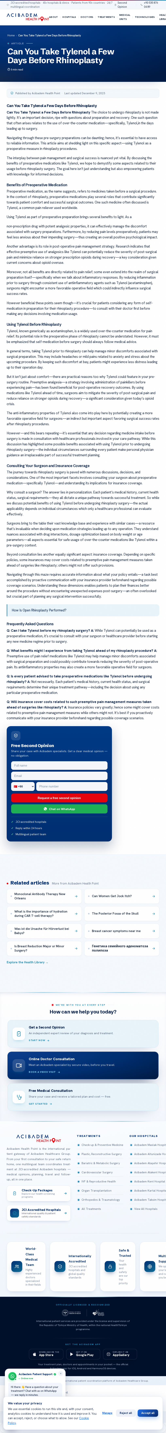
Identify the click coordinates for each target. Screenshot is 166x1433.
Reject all (126, 1413)
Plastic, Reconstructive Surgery (102, 1154)
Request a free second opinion (59, 798)
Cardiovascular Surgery (97, 1172)
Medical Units (124, 17)
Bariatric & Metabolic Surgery (101, 1163)
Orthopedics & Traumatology (101, 1200)
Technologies (145, 17)
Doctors (87, 17)
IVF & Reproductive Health (99, 1181)
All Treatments (91, 1209)
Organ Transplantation (97, 1190)
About (53, 17)
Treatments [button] (89, 1136)
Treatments (106, 17)
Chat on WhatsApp (62, 809)
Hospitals (69, 17)
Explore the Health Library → (27, 962)
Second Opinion (122, 5)
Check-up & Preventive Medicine (102, 1145)
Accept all (147, 1413)
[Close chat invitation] (60, 1373)
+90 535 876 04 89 (151, 5)
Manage (107, 1413)
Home (11, 35)
